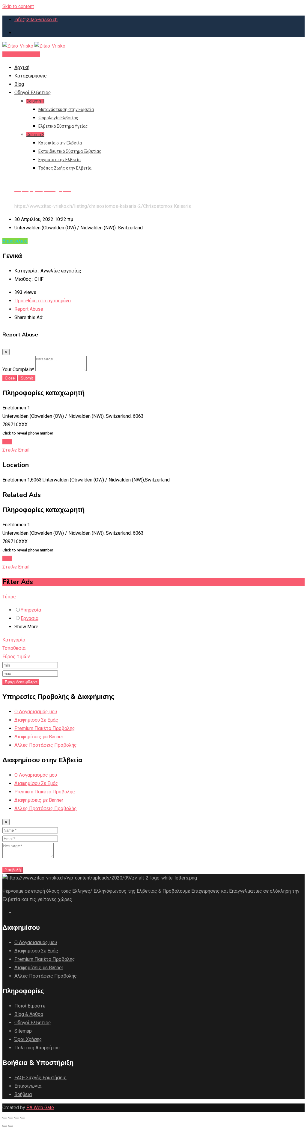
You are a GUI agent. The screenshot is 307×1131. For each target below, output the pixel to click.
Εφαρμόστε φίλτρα (21, 682)
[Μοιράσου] (10, 1117)
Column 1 (35, 101)
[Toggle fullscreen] (16, 1117)
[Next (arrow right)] (10, 1126)
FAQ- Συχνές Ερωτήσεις (40, 1077)
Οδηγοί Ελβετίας (32, 92)
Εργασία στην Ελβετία (59, 159)
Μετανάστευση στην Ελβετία (66, 109)
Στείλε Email (15, 450)
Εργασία (29, 618)
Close (10, 378)
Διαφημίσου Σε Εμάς (36, 720)
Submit (27, 378)
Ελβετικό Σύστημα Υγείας (63, 126)
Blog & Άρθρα (28, 1014)
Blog (19, 84)
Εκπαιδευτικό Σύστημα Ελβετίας (69, 151)
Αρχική (21, 67)
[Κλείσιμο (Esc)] (4, 1117)
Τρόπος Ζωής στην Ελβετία (64, 168)
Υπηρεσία (31, 610)
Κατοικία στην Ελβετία (60, 143)
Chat (7, 441)
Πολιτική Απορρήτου (37, 1048)
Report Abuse (28, 309)
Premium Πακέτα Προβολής (44, 728)
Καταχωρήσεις (30, 76)
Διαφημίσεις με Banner (38, 737)
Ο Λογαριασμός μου (35, 711)
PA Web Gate (40, 1107)
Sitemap (23, 1031)
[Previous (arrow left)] (4, 1126)
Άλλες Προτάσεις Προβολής (45, 745)
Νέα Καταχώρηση (21, 54)
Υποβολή (13, 870)
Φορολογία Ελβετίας (58, 117)
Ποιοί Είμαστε (29, 1006)
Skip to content (18, 6)
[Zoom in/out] (22, 1117)
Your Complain (18, 369)
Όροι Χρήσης (28, 1039)
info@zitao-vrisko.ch (36, 19)
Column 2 (35, 134)
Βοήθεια (23, 1094)
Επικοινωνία (27, 1086)
